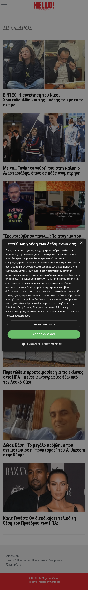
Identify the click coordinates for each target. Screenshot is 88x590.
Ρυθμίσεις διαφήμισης (18, 307)
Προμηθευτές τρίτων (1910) (36, 278)
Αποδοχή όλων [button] (44, 334)
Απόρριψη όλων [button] (44, 324)
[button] (44, 344)
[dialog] (44, 294)
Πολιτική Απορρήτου (17, 315)
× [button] (81, 242)
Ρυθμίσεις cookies (68, 311)
